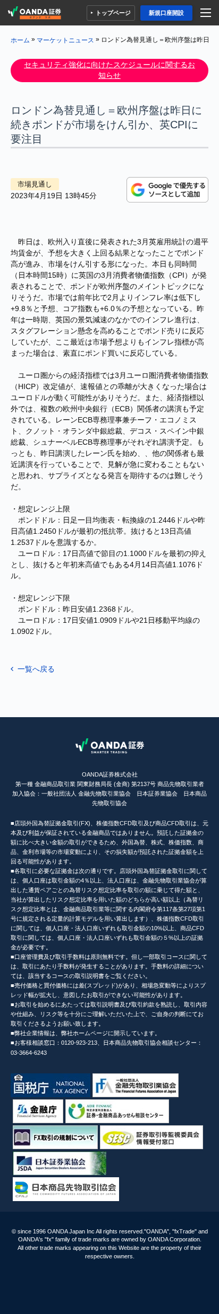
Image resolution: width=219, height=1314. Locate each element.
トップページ (113, 13)
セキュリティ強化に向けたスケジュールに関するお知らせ (109, 70)
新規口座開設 (166, 13)
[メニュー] (207, 13)
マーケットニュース (65, 39)
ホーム (20, 39)
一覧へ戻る (36, 669)
